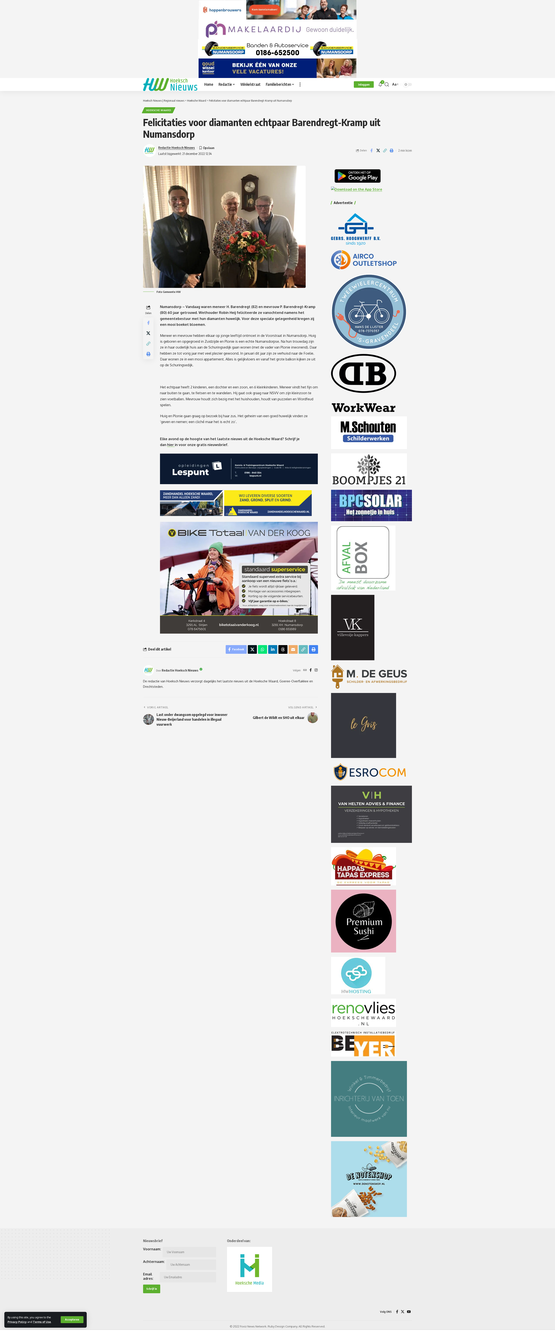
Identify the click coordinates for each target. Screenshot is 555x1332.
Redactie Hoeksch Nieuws (176, 147)
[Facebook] (310, 670)
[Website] (305, 670)
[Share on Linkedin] (272, 649)
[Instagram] (316, 670)
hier (171, 445)
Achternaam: (154, 1261)
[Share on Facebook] (371, 150)
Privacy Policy (17, 1322)
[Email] (293, 649)
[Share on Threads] (282, 649)
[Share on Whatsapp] (262, 649)
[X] (402, 1312)
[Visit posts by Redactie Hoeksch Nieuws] (148, 670)
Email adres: (148, 1276)
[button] (72, 1319)
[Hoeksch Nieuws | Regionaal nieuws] (170, 84)
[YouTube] (409, 1312)
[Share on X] (378, 150)
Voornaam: (152, 1249)
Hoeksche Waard (158, 110)
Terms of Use (42, 1322)
